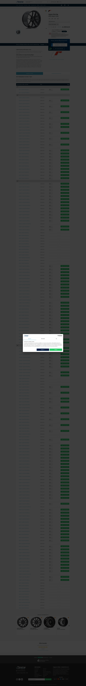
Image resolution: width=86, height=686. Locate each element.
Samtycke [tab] (29, 338)
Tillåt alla (55, 349)
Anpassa (42, 349)
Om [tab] (56, 338)
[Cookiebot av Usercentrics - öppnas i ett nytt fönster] (58, 335)
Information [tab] (43, 338)
